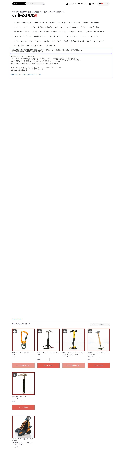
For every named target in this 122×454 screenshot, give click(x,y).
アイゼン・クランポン (45, 27)
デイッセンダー (19, 46)
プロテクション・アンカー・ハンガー (44, 32)
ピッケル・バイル (29, 27)
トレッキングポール (55, 36)
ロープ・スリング (72, 27)
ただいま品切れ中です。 (23, 365)
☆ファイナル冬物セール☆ (22, 22)
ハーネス (81, 32)
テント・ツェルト (35, 41)
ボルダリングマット (40, 36)
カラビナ (84, 27)
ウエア (89, 41)
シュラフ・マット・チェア (52, 41)
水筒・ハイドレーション (34, 46)
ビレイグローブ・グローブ (22, 36)
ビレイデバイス (94, 27)
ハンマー (82, 36)
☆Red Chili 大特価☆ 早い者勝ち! (44, 22)
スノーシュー (59, 27)
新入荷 (85, 22)
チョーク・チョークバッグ (95, 32)
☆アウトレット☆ (75, 22)
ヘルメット (63, 32)
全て (13, 319)
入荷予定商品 (95, 22)
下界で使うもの (50, 46)
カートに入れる (48, 365)
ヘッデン (72, 32)
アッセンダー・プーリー (21, 32)
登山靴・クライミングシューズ (74, 41)
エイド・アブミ (93, 36)
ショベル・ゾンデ (71, 36)
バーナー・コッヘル (20, 41)
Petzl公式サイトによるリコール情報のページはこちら (26, 74)
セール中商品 (62, 22)
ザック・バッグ (99, 41)
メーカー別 (17, 27)
